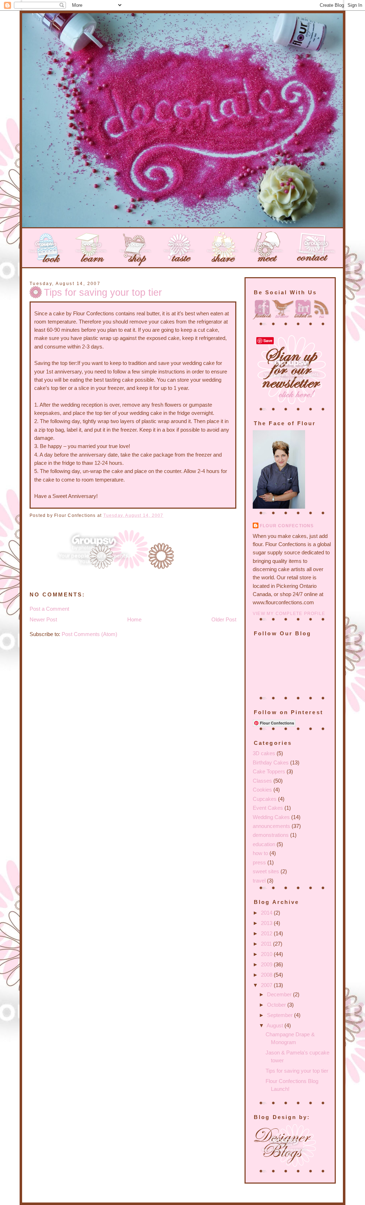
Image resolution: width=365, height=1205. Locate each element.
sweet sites (266, 871)
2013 (267, 923)
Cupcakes (265, 799)
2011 (267, 944)
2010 (267, 954)
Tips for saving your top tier (103, 292)
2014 (267, 913)
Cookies (262, 790)
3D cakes (264, 753)
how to (260, 853)
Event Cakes (268, 808)
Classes (262, 781)
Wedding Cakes (271, 817)
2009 (267, 964)
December (280, 994)
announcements (271, 826)
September (280, 1015)
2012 (267, 933)
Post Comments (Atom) (89, 634)
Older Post (223, 619)
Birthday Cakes (271, 763)
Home (134, 619)
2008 (267, 975)
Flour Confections (287, 525)
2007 (267, 985)
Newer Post (43, 619)
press (259, 862)
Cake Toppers (269, 771)
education (264, 844)
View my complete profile (289, 613)
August (275, 1025)
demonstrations (271, 835)
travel (259, 881)
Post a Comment (49, 609)
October (277, 1005)
